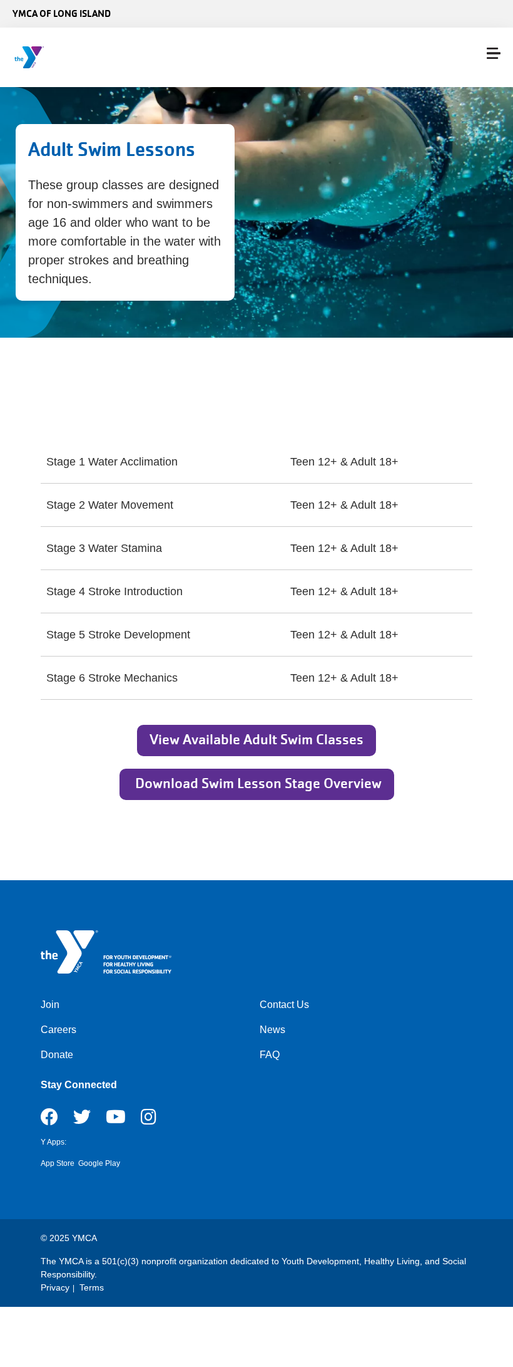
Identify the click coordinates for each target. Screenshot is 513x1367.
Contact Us (284, 1004)
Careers (58, 1029)
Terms (91, 1287)
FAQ (270, 1054)
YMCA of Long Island (62, 13)
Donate (57, 1054)
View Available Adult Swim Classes (256, 739)
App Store (57, 1163)
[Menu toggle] (493, 53)
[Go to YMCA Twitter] (82, 1120)
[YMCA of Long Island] (85, 57)
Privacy (55, 1287)
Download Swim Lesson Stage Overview (257, 783)
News (272, 1029)
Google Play (99, 1163)
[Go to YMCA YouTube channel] (116, 1120)
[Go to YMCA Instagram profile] (148, 1120)
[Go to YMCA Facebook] (49, 1120)
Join (50, 1004)
